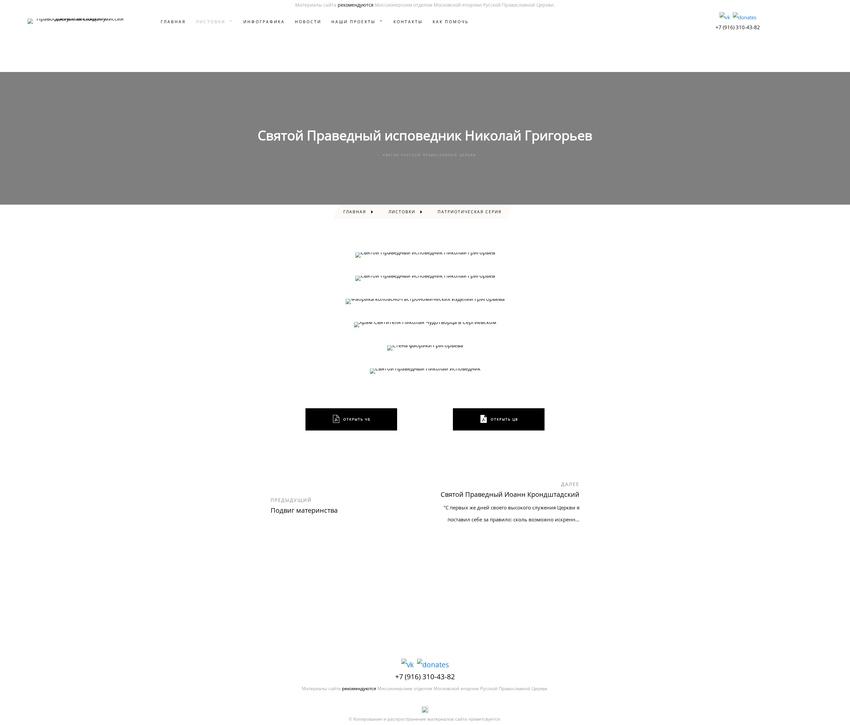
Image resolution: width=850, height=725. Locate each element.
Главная (173, 22)
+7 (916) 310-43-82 (738, 27)
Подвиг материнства (304, 510)
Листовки (210, 22)
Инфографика (264, 22)
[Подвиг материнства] (247, 507)
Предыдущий (291, 500)
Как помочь (451, 22)
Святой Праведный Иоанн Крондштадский (510, 494)
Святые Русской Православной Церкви (429, 155)
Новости (308, 22)
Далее (570, 484)
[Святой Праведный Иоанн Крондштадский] (603, 507)
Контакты (408, 22)
